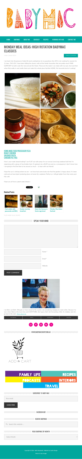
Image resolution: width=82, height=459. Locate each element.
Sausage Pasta (10, 155)
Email (44, 259)
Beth (14, 55)
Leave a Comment (71, 55)
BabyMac (41, 18)
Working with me (58, 39)
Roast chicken (10, 153)
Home (8, 39)
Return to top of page (41, 453)
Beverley (37, 39)
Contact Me (72, 39)
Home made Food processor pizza (17, 150)
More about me (21, 314)
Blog (13, 215)
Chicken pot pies (10, 157)
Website (45, 266)
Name (44, 252)
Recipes (45, 39)
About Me (27, 39)
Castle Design (53, 450)
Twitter (68, 317)
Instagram (50, 317)
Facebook (13, 317)
